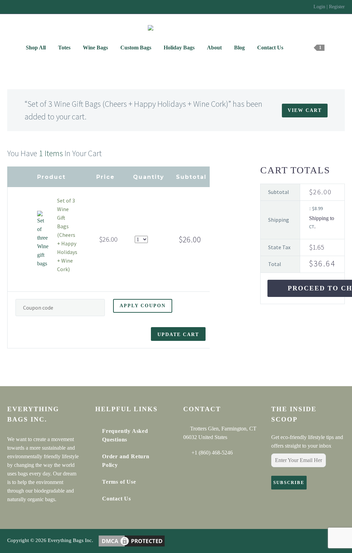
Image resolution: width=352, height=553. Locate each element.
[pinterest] (49, 522)
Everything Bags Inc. (70, 540)
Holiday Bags (179, 47)
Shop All (36, 47)
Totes (64, 47)
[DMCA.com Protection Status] (131, 540)
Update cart (178, 334)
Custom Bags (135, 47)
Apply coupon (143, 305)
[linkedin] (24, 522)
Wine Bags (95, 47)
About (214, 47)
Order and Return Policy (126, 460)
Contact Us (270, 47)
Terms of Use (119, 482)
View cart (305, 110)
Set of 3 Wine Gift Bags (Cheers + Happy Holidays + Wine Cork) (67, 235)
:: (316, 208)
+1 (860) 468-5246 (212, 453)
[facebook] (11, 522)
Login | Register (329, 6)
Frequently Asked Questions (125, 435)
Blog (239, 47)
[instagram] (37, 522)
